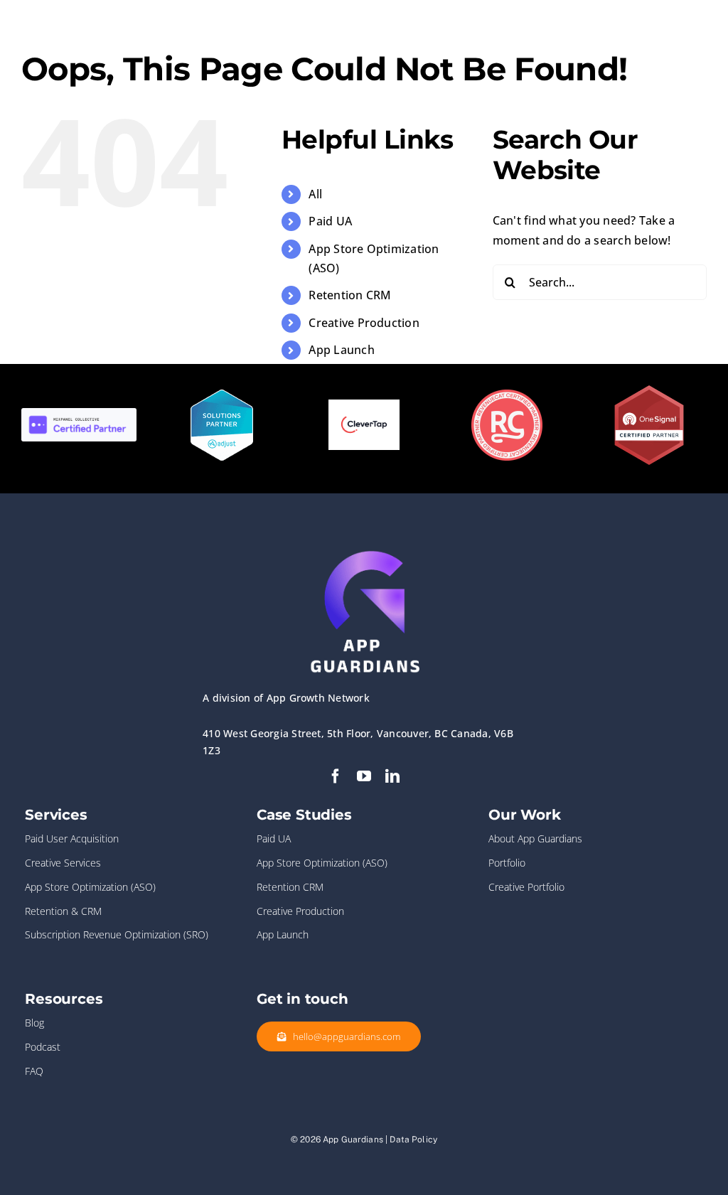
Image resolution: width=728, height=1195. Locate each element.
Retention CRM (350, 295)
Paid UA (330, 221)
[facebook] (335, 776)
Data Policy (413, 1140)
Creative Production (364, 323)
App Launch (341, 350)
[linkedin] (392, 776)
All (315, 194)
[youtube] (364, 776)
